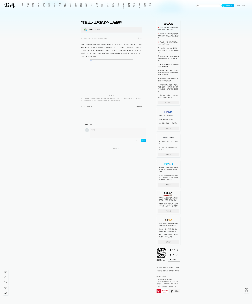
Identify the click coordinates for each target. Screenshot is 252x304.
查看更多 (168, 128)
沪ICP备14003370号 (162, 276)
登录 (238, 5)
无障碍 (244, 6)
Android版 (175, 250)
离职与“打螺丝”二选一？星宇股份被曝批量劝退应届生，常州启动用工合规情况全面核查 (168, 72)
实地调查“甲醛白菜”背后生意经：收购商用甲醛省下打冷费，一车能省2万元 (168, 50)
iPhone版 (175, 255)
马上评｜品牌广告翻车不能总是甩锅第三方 (168, 148)
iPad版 (174, 259)
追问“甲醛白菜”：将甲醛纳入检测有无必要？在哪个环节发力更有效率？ (168, 58)
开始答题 (168, 211)
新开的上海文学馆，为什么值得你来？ (168, 142)
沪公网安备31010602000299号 (165, 279)
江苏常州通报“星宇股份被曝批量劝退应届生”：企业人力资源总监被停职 (168, 36)
